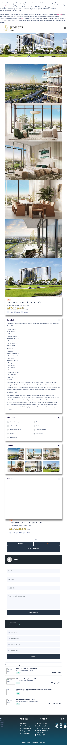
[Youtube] (61, 726)
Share (21, 543)
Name (8, 567)
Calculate (33, 657)
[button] (64, 28)
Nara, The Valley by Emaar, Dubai (26, 668)
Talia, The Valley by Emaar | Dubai (26, 679)
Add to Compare (34, 548)
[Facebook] (56, 724)
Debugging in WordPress (52, 7)
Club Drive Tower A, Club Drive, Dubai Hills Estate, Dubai (34, 689)
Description (10, 592)
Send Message (33, 612)
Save (47, 543)
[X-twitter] (65, 726)
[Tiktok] (56, 726)
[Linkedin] (65, 724)
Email (8, 575)
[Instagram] (61, 724)
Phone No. (10, 584)
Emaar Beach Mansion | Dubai (25, 700)
